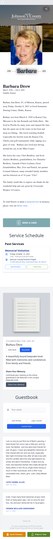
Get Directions (15, 267)
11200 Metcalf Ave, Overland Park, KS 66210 (28, 262)
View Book (12, 350)
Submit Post (26, 426)
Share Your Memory (16, 384)
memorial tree (32, 201)
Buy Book (25, 350)
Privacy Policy (19, 528)
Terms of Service (33, 528)
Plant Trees (37, 267)
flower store (22, 205)
